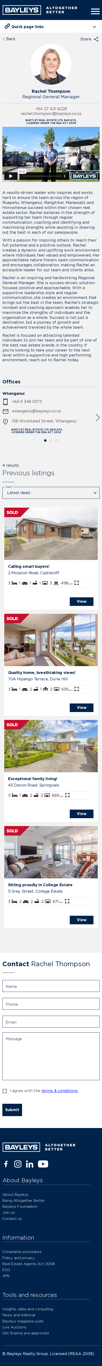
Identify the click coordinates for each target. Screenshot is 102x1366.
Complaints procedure (22, 1251)
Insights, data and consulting (27, 1309)
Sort (9, 486)
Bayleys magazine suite (22, 1321)
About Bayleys (15, 1194)
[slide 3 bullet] (57, 441)
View (82, 601)
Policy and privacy (18, 1258)
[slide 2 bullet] (51, 441)
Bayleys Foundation (19, 1206)
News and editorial (18, 1315)
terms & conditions (60, 1091)
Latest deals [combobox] (18, 492)
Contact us (12, 1218)
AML (6, 1275)
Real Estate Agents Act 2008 (28, 1264)
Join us (8, 1212)
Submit (12, 1110)
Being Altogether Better (23, 1200)
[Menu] (94, 11)
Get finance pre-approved (25, 1333)
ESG (6, 1269)
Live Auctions (14, 1327)
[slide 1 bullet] (45, 441)
